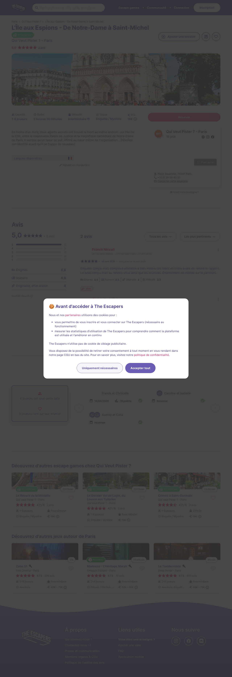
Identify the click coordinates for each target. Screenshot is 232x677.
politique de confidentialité (151, 355)
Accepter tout (140, 368)
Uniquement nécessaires (100, 368)
